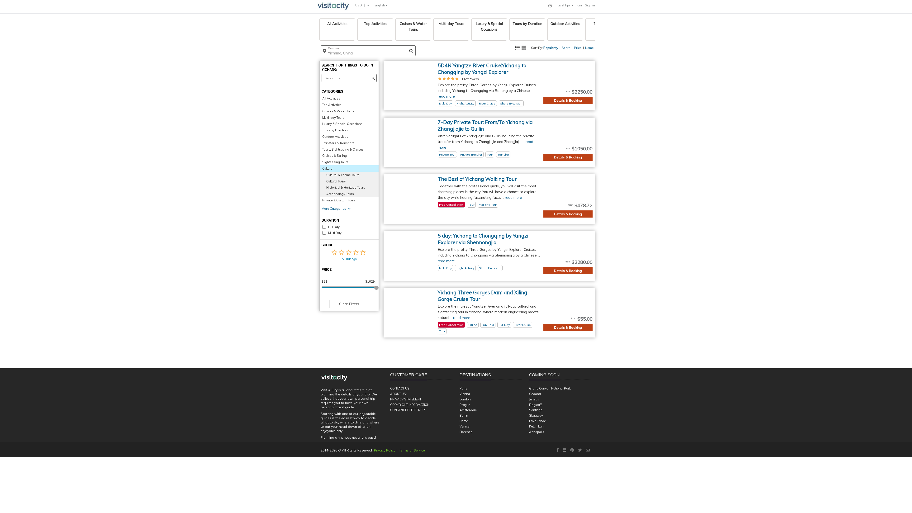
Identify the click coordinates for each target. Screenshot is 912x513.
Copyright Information (409, 405)
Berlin (464, 415)
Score (566, 48)
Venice (465, 426)
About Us (398, 394)
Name (589, 48)
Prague (465, 405)
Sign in (590, 5)
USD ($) (361, 5)
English (380, 5)
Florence (466, 432)
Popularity (550, 48)
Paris (463, 388)
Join (579, 5)
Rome (464, 421)
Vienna (465, 394)
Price (578, 48)
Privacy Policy (384, 450)
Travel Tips (563, 5)
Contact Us (399, 388)
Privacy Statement (405, 399)
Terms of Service (412, 450)
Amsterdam (468, 410)
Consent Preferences (408, 410)
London (465, 399)
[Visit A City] (334, 378)
